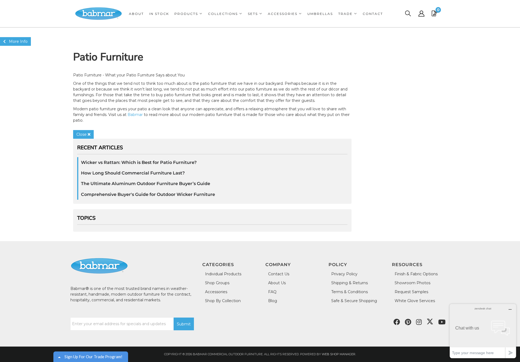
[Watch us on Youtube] (408, 322)
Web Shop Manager (338, 354)
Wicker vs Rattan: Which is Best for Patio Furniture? (139, 162)
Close (82, 134)
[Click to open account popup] (421, 13)
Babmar (135, 114)
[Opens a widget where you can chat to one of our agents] (483, 331)
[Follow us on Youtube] (442, 322)
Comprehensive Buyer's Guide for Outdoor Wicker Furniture (148, 194)
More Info (17, 41)
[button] (188, 13)
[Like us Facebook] (397, 322)
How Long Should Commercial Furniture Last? (133, 173)
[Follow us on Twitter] (430, 322)
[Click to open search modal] (408, 13)
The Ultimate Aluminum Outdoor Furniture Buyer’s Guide (145, 183)
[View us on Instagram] (419, 322)
